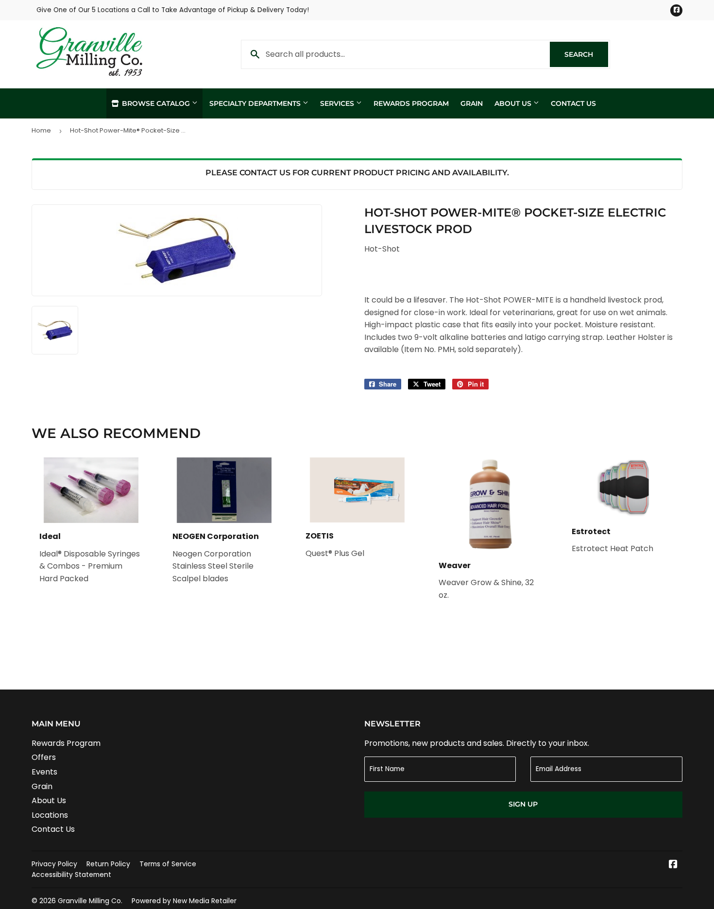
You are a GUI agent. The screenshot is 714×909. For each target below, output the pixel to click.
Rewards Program (411, 103)
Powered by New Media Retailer (184, 901)
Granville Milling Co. (90, 901)
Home (41, 130)
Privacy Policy (54, 864)
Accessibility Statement (71, 874)
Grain (471, 103)
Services (338, 103)
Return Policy (108, 864)
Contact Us (573, 103)
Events (44, 771)
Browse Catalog (156, 103)
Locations (50, 815)
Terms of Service (167, 864)
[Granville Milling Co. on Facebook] (673, 865)
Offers (44, 757)
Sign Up (523, 804)
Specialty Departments (256, 103)
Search (586, 54)
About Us (513, 103)
